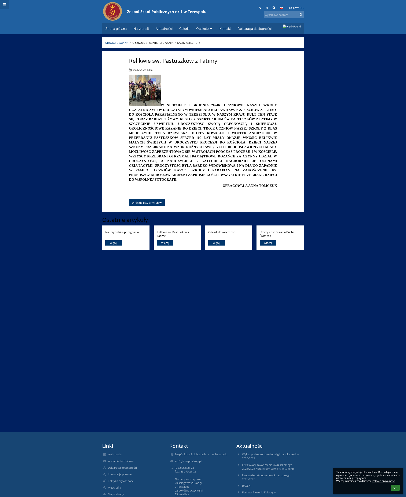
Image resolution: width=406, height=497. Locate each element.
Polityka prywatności (121, 481)
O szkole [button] (202, 28)
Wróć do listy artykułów (147, 203)
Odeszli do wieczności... (222, 232)
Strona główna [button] (116, 28)
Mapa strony (116, 494)
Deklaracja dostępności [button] (255, 28)
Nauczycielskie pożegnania (122, 232)
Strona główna (116, 43)
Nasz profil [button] (141, 28)
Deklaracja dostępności (122, 468)
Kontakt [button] (225, 28)
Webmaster (115, 454)
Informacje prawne (120, 474)
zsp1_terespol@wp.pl (188, 461)
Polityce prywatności (383, 481)
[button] (274, 8)
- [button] (268, 8)
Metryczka (114, 487)
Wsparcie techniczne (120, 461)
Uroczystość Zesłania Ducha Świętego (277, 234)
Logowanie (296, 8)
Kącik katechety (188, 43)
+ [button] (262, 8)
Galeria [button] (184, 28)
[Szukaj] (301, 14)
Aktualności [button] (164, 28)
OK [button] (395, 487)
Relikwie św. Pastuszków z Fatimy (173, 234)
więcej (113, 243)
